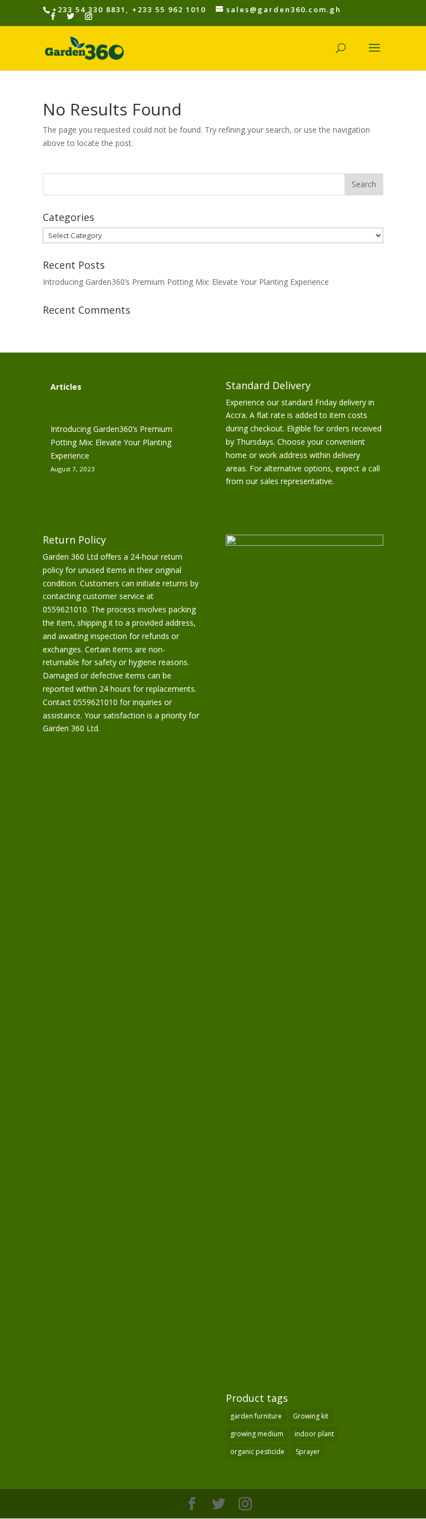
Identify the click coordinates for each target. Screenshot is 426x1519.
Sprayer (308, 1451)
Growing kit (310, 1416)
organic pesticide (257, 1451)
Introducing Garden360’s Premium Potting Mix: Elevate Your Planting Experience (186, 281)
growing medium (256, 1433)
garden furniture (256, 1416)
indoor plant (314, 1433)
